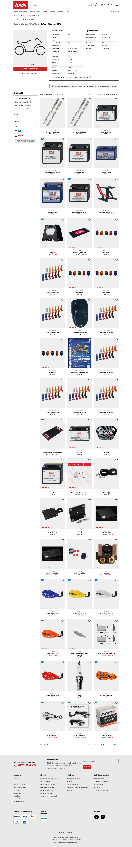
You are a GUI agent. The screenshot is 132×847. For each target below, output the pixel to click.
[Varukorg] (117, 5)
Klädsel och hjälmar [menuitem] (20, 11)
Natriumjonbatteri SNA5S (79, 212)
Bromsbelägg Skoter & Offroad (79, 493)
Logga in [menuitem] (116, 11)
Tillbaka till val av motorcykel (24, 19)
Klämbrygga (106, 252)
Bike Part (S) (106, 493)
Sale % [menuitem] (45, 11)
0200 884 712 (27, 765)
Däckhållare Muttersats (52, 292)
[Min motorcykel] (103, 5)
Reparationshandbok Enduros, (79, 372)
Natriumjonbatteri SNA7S (52, 172)
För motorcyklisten (46, 793)
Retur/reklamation (19, 799)
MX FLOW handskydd (106, 695)
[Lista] (93, 94)
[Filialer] (96, 5)
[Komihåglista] (110, 5)
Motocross (52, 252)
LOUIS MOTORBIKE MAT (79, 252)
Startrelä (106, 573)
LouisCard (16, 796)
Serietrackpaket (106, 735)
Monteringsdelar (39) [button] (21, 109)
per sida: (56, 94)
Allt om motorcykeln (46, 790)
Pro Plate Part (79, 533)
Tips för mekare (45, 782)
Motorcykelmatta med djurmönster (52, 452)
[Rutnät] (89, 94)
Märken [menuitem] (52, 11)
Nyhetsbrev (17, 790)
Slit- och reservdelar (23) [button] (22, 99)
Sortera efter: (101, 94)
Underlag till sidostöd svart (79, 332)
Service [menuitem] (68, 11)
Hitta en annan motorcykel (28, 73)
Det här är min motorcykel (30, 68)
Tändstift (79, 695)
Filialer (69, 782)
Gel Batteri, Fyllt (106, 172)
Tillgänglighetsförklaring (102, 790)
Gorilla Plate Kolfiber (106, 533)
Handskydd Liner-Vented (52, 613)
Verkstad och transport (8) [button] (23, 105)
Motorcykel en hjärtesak (47, 784)
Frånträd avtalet (18, 802)
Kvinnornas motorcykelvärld (49, 779)
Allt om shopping (72, 784)
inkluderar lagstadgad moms (66, 837)
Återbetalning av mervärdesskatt (77, 787)
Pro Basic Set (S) (52, 533)
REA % (20, 135)
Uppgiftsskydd (98, 784)
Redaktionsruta (99, 779)
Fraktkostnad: (54, 839)
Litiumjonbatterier (106, 132)
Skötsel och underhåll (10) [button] (23, 102)
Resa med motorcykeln (47, 787)
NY (20, 131)
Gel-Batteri (79, 452)
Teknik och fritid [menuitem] (35, 11)
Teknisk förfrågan (19, 784)
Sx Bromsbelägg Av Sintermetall (106, 653)
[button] (89, 5)
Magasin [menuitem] (60, 11)
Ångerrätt (97, 787)
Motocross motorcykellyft (106, 212)
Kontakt (15, 779)
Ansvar (69, 790)
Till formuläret (113, 86)
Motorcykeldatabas (19, 787)
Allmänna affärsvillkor (101, 782)
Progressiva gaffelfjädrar (52, 132)
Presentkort (17, 793)
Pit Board (106, 452)
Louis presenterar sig (74, 779)
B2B (14, 782)
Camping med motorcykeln (48, 796)
